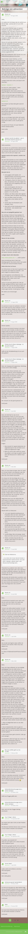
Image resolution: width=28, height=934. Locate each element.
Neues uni (7, 14)
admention (7, 15)
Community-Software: (14, 931)
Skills (6, 904)
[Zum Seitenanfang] (25, 931)
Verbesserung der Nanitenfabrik (13, 882)
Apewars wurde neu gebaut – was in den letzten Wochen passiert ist (14, 139)
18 (15, 920)
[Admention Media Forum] (2, 2)
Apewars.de (5, 101)
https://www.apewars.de (8, 257)
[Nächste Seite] (17, 920)
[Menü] (26, 2)
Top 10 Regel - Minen (10, 817)
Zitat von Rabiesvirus (10, 554)
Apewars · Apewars (7, 85)
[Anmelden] (22, 2)
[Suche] (18, 2)
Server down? (8, 863)
